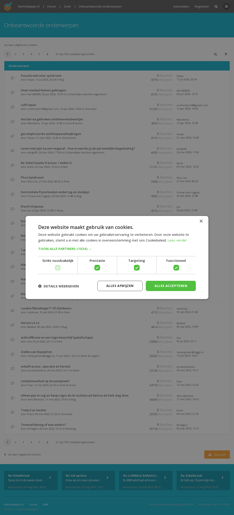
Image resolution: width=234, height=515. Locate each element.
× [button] (201, 221)
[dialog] (117, 257)
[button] (117, 249)
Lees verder (177, 240)
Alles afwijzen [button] (120, 286)
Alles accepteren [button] (170, 286)
